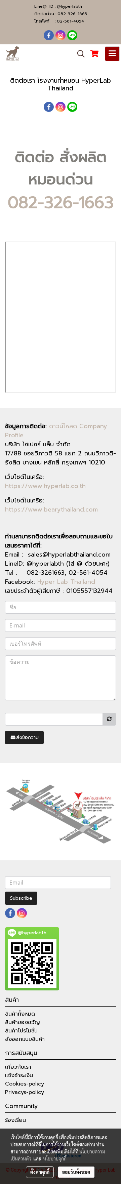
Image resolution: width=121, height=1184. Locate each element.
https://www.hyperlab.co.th (45, 486)
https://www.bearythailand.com (51, 509)
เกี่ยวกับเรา (18, 1067)
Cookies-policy (24, 1084)
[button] (78, 53)
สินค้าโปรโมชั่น (21, 1031)
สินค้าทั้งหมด (20, 1014)
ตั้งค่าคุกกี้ (39, 1172)
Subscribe (21, 898)
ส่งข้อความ (27, 737)
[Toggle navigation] (112, 53)
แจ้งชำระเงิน (19, 1075)
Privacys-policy (24, 1092)
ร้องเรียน (15, 1120)
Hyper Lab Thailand (66, 581)
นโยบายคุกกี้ (55, 1158)
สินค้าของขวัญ (22, 1022)
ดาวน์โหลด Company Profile (56, 430)
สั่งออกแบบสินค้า (25, 1039)
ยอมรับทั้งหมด (76, 1172)
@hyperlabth (69, 6)
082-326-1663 (72, 14)
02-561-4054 (70, 21)
